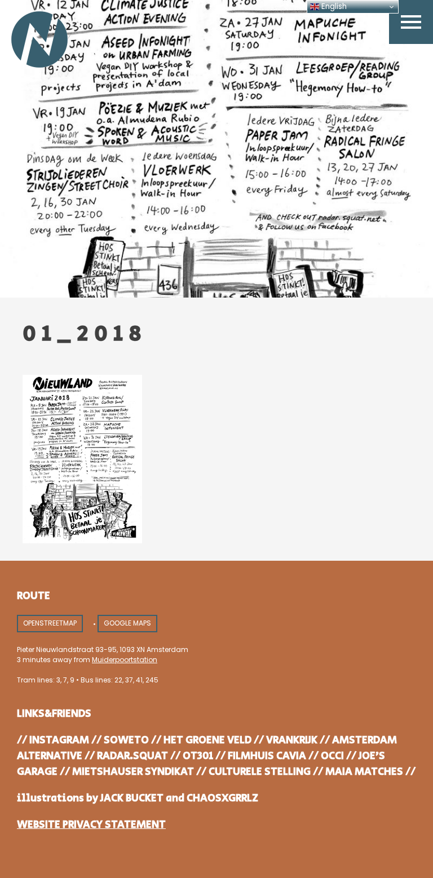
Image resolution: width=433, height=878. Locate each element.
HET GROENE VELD (207, 740)
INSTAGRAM (59, 740)
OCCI (332, 756)
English (333, 6)
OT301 (198, 756)
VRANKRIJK (291, 740)
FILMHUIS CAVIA (267, 756)
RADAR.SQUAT (132, 756)
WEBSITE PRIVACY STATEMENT (91, 824)
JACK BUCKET (132, 798)
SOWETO (126, 740)
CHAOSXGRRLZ (222, 798)
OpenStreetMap (50, 623)
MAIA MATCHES (364, 771)
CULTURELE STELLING (260, 771)
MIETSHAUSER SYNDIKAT (133, 771)
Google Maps (127, 623)
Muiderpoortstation (124, 659)
